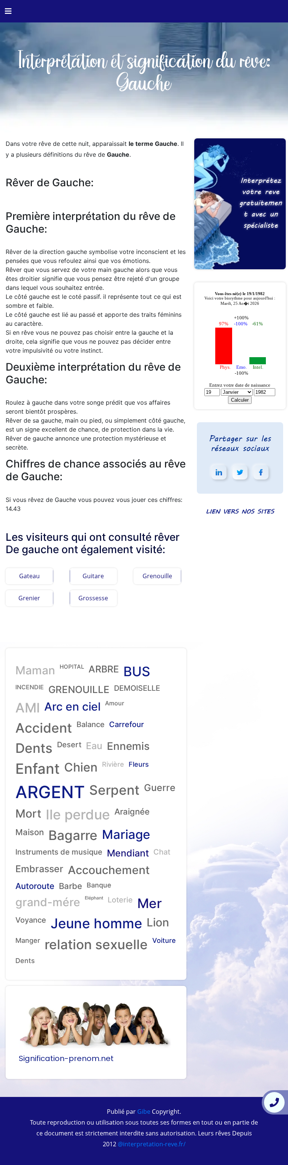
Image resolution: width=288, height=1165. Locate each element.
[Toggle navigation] (8, 11)
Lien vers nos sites (240, 511)
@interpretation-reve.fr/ (151, 1144)
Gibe (143, 1111)
